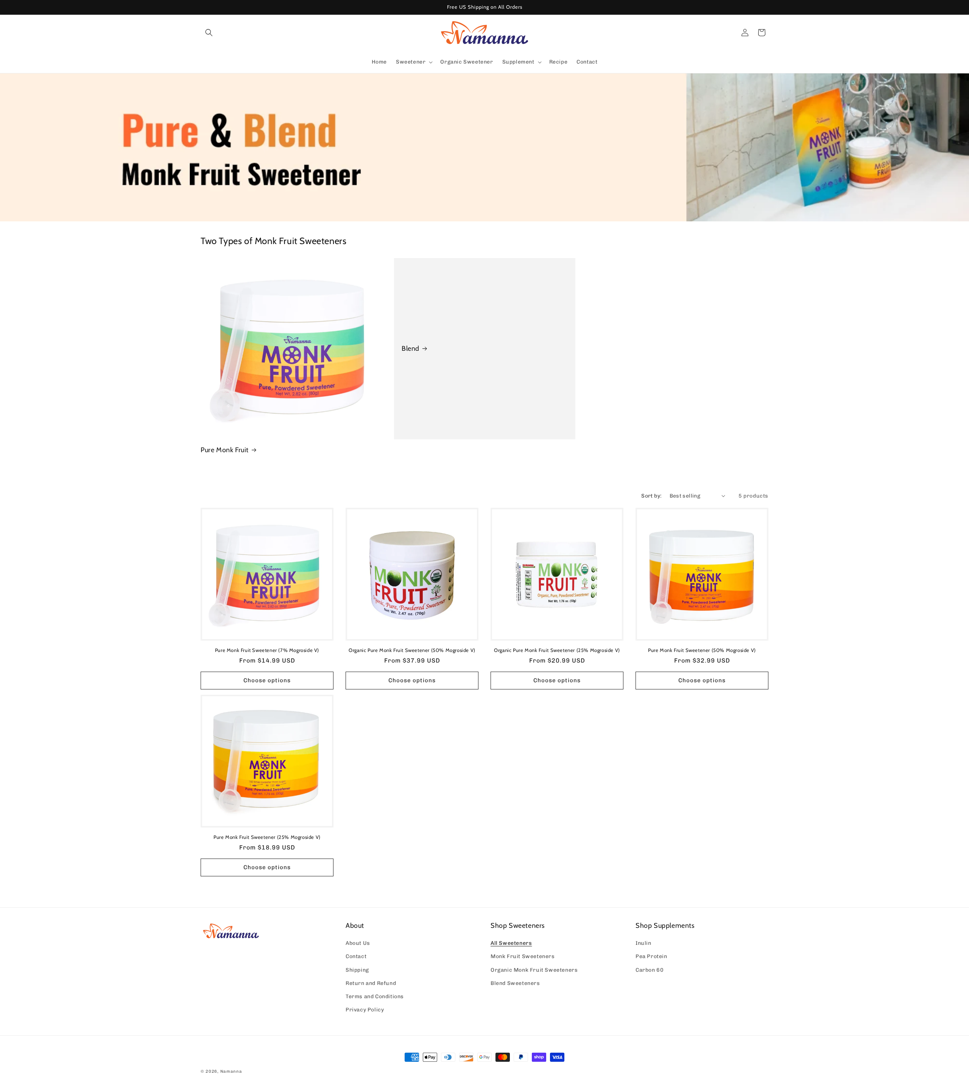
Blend (410, 348)
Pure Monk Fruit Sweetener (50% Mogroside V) (702, 650)
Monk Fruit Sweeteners (523, 956)
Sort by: (651, 496)
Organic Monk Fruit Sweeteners (534, 970)
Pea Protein (651, 956)
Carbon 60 (650, 970)
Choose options (267, 680)
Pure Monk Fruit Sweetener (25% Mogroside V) (267, 837)
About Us (358, 943)
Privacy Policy (365, 1010)
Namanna (231, 1071)
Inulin (643, 943)
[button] (209, 32)
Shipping (357, 970)
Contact (356, 956)
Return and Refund (371, 983)
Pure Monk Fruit (225, 450)
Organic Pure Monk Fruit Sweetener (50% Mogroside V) (412, 650)
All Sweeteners (511, 943)
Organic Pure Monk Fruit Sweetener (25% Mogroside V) (557, 650)
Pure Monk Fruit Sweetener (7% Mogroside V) (267, 650)
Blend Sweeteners (515, 983)
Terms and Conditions (375, 996)
